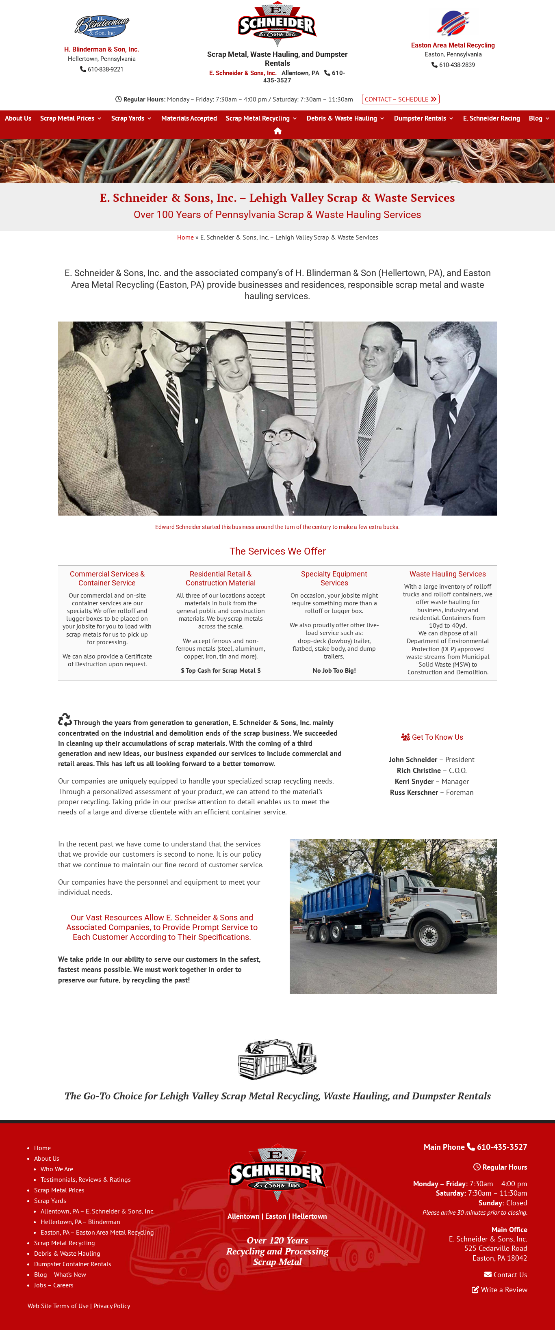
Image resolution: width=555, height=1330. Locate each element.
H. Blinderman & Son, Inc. (101, 49)
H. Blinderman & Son (335, 273)
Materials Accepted (189, 119)
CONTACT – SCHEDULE (397, 99)
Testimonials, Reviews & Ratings (86, 1179)
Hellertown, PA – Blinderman (80, 1222)
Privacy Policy (111, 1306)
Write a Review (503, 1289)
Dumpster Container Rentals (72, 1264)
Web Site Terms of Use (58, 1306)
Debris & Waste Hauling (342, 119)
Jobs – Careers (54, 1285)
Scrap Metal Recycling (258, 119)
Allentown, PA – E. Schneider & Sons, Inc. (97, 1211)
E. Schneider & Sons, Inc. (243, 73)
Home (185, 237)
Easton (275, 1216)
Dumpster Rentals (420, 119)
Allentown (244, 1216)
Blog (535, 119)
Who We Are (57, 1169)
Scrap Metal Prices (67, 119)
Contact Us (509, 1274)
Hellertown (309, 1216)
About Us (18, 119)
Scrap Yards (127, 119)
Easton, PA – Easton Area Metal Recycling (97, 1232)
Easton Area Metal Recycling (453, 45)
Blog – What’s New (60, 1274)
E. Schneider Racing (491, 119)
